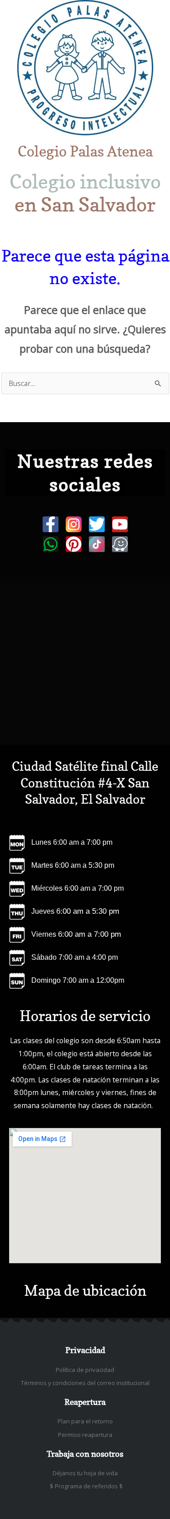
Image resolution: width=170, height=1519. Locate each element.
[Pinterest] (74, 544)
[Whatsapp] (50, 544)
